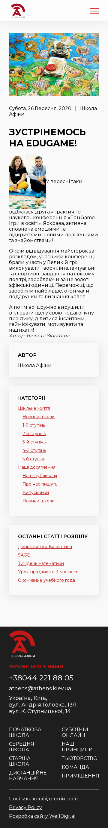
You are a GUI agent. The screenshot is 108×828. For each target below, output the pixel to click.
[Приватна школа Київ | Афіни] (18, 11)
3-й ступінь (34, 442)
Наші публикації (39, 475)
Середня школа (21, 747)
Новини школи (38, 416)
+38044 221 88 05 (41, 677)
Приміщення (80, 776)
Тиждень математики (41, 563)
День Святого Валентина (45, 546)
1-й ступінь (33, 425)
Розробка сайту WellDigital (42, 816)
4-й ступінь (34, 450)
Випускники (35, 492)
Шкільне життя (34, 408)
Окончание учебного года (46, 580)
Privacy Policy (25, 807)
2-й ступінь (34, 433)
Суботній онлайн (75, 732)
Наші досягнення (37, 467)
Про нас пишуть (39, 484)
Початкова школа (25, 732)
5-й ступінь (33, 459)
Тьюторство (80, 758)
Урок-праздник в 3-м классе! (49, 572)
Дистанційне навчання (28, 775)
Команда (75, 767)
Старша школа (20, 761)
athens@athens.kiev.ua (40, 688)
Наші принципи (77, 747)
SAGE (24, 555)
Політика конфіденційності (43, 799)
